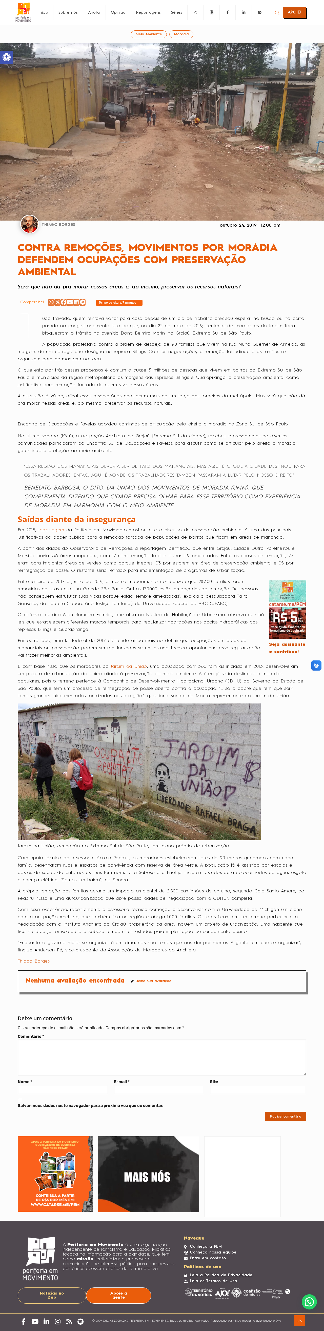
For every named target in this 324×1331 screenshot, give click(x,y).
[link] (6, 57)
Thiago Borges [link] (34, 961)
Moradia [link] (181, 34)
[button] (51, 302)
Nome (25, 1081)
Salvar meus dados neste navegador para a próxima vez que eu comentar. (91, 1105)
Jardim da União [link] (129, 666)
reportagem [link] (51, 530)
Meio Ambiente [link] (149, 34)
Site (214, 1081)
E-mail (122, 1081)
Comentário (31, 1036)
